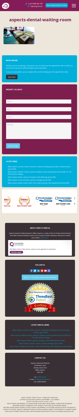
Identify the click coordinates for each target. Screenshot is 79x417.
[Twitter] (34, 270)
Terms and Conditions (50, 398)
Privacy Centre (26, 398)
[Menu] (74, 6)
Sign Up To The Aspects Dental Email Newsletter (40, 277)
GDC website (55, 399)
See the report (16, 252)
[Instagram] (48, 270)
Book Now (11, 77)
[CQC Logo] (17, 246)
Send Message (13, 146)
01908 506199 (41, 377)
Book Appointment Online (57, 5)
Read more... (44, 238)
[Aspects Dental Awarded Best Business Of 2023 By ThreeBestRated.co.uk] (40, 297)
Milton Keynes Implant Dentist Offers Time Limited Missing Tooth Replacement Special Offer (39, 183)
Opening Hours (36, 6)
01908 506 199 (35, 4)
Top (74, 412)
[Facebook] (31, 270)
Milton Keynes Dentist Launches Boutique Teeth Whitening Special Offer (32, 177)
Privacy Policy (37, 398)
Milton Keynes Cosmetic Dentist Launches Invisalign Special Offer (29, 180)
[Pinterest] (41, 270)
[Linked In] (38, 270)
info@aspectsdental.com (42, 379)
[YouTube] (45, 270)
